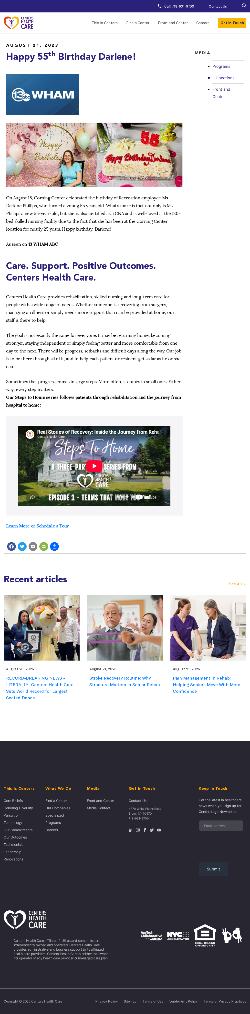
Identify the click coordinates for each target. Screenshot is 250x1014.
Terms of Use (153, 1001)
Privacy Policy (106, 1001)
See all (235, 584)
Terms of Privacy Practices (225, 1001)
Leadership (12, 852)
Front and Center (173, 23)
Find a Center (137, 23)
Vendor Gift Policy (183, 1001)
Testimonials (13, 844)
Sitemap (130, 1001)
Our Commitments (18, 830)
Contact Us (218, 6)
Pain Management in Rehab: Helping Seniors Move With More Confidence (206, 684)
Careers (202, 23)
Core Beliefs (13, 801)
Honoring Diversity (18, 808)
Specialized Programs (54, 819)
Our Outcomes (15, 837)
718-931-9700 (139, 818)
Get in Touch (232, 22)
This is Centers (105, 23)
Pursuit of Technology (13, 819)
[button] (243, 6)
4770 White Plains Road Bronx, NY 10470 (145, 811)
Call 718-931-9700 (178, 6)
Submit (213, 869)
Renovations (13, 859)
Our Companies (57, 808)
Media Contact (98, 808)
